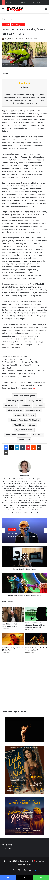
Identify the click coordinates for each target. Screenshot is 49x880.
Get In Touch (6, 848)
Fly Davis (39, 405)
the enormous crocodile (17, 435)
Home (5, 19)
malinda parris (34, 410)
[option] (24, 530)
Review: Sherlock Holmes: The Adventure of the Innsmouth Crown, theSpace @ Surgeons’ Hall (35, 625)
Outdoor (6, 24)
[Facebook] (6, 447)
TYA (22, 24)
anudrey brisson (16, 400)
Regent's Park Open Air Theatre (25, 420)
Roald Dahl (19, 425)
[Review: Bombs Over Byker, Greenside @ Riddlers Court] (13, 639)
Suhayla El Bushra (25, 430)
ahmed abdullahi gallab (25, 396)
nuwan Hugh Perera (25, 415)
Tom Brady (25, 439)
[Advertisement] (24, 682)
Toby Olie (38, 435)
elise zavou (11, 405)
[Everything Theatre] (15, 9)
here (34, 388)
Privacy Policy (7, 845)
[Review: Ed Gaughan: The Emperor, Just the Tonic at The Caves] (13, 614)
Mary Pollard (9, 39)
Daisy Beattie (35, 400)
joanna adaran (15, 410)
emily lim (26, 405)
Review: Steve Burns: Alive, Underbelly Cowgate (23, 2)
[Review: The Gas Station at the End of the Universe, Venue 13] (36, 639)
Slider (32, 425)
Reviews (12, 19)
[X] (11, 447)
